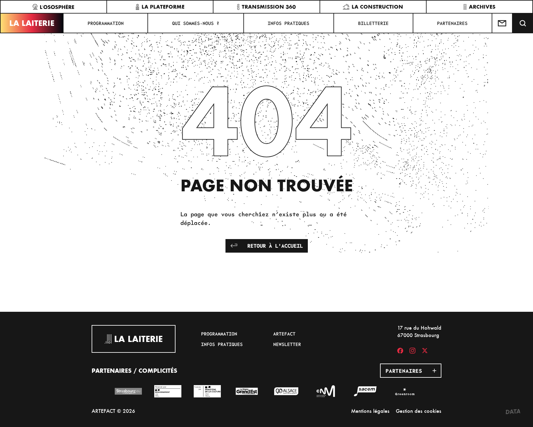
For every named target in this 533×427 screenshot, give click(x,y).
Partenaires (452, 23)
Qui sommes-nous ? (195, 23)
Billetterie (373, 23)
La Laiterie (31, 23)
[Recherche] (523, 23)
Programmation (106, 23)
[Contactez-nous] (502, 23)
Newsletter (287, 344)
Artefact (284, 334)
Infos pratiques (288, 23)
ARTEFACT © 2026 (113, 411)
